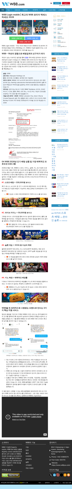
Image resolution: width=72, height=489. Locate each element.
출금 (27, 453)
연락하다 (47, 483)
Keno (57, 209)
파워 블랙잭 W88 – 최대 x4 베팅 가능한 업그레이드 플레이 (62, 68)
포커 (60, 220)
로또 (66, 210)
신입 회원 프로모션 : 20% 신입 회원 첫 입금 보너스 (62, 103)
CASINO (25, 10)
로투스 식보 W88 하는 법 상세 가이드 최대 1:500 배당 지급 (62, 59)
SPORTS (35, 10)
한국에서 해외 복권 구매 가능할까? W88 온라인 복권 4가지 (62, 86)
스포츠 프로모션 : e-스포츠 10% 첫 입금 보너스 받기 (62, 122)
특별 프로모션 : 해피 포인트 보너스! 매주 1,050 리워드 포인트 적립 (62, 112)
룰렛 (52, 213)
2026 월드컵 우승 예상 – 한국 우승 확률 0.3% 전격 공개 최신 (62, 194)
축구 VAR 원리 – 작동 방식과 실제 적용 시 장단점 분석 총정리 (62, 176)
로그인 (57, 3)
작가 (40, 483)
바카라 (57, 213)
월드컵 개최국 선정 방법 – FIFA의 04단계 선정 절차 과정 (62, 185)
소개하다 (56, 483)
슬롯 (44, 10)
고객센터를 (61, 10)
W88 (2, 10)
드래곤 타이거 (62, 209)
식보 (61, 217)
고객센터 (29, 465)
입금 (27, 450)
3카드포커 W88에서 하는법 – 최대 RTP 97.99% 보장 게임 (62, 77)
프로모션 (17, 10)
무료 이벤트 (30, 468)
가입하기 (66, 3)
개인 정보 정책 (67, 483)
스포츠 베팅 (52, 10)
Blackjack (53, 209)
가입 (8, 10)
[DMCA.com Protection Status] (10, 476)
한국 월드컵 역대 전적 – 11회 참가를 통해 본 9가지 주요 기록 (62, 146)
